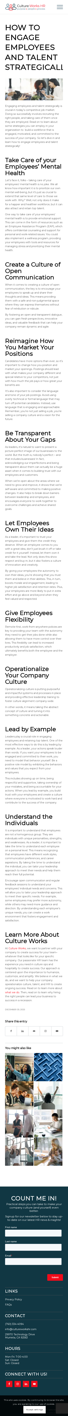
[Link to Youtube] (57, 1031)
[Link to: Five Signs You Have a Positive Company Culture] (48, 1095)
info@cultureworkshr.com (20, 1329)
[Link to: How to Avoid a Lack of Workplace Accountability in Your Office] (19, 1152)
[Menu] (58, 7)
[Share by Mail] (34, 1031)
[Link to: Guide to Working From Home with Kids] (48, 1152)
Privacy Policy (13, 1299)
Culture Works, (17, 948)
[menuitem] (58, 7)
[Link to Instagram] (45, 1031)
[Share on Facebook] (11, 1031)
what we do (12, 992)
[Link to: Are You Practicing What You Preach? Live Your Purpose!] (19, 1123)
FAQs (8, 1304)
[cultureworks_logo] (28, 7)
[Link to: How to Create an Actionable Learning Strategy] (48, 1067)
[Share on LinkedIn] (22, 1031)
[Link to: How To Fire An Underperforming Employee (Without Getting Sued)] (19, 1095)
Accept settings (34, 1409)
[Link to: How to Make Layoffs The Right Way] (48, 1123)
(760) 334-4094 (14, 1324)
